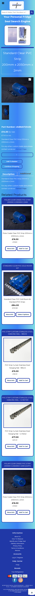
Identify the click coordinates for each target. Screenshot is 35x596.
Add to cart (23, 248)
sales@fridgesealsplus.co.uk (18, 590)
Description (8, 174)
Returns (17, 550)
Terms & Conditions (17, 548)
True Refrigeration (17, 572)
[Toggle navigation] (3, 2)
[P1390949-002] (5, 112)
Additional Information (26, 175)
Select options (23, 314)
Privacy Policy (17, 546)
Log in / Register (17, 557)
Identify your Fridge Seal (18, 541)
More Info (10, 248)
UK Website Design (16, 586)
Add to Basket (11, 161)
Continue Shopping (12, 166)
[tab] (8, 174)
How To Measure (17, 539)
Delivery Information (17, 543)
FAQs (17, 564)
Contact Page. (21, 149)
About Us (17, 536)
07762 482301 (18, 592)
